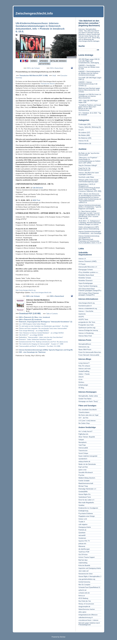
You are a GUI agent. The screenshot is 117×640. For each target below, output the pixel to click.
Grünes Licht (82, 519)
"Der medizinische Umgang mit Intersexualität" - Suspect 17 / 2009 (41, 344)
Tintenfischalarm (83, 412)
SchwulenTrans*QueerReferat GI (89, 587)
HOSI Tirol (36, 200)
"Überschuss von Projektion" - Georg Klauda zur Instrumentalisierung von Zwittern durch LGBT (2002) (89, 160)
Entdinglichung (83, 511)
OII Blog (81, 388)
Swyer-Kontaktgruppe (85, 283)
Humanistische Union (85, 574)
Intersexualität (83, 448)
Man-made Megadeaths (86, 502)
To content (97, 2)
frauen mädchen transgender (87, 456)
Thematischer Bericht (48, 83)
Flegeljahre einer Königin (86, 516)
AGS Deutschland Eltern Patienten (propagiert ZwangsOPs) (89, 289)
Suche (81, 46)
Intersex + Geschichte (85, 311)
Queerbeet (81, 533)
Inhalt (54, 75)
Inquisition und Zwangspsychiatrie (89, 568)
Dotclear (62, 637)
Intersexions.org (83, 347)
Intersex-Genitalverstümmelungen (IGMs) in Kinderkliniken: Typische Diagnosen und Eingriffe (89, 206)
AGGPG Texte (83, 319)
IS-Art (80, 379)
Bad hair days (83, 560)
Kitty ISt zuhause (84, 366)
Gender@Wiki (83, 491)
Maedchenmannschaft (85, 483)
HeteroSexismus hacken (86, 609)
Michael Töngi (83, 486)
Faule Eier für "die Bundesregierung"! (84, 169)
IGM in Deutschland (56, 68)
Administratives (83, 143)
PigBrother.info (83, 434)
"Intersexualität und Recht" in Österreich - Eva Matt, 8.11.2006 (39, 346)
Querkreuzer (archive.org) (86, 327)
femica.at (81, 595)
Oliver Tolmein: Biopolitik (86, 437)
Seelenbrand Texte (84, 497)
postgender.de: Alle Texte (86, 322)
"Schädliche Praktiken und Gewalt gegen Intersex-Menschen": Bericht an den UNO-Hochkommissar (89, 107)
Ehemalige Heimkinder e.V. (87, 489)
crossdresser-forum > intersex (88, 620)
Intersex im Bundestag (85, 333)
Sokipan (81, 439)
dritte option (82, 612)
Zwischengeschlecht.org (86, 303)
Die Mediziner (83, 138)
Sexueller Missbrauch (85, 472)
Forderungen (82, 124)
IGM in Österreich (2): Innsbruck (30, 319)
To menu (105, 2)
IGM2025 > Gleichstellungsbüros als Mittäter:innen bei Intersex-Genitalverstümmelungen (89, 73)
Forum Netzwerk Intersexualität (88, 355)
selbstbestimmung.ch (85, 617)
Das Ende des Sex (84, 601)
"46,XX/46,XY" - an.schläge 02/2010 (31, 335)
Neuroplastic (82, 442)
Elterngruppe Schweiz (85, 269)
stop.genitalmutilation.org (86, 579)
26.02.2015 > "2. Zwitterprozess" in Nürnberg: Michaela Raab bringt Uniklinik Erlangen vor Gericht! (89, 222)
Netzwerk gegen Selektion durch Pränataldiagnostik (89, 624)
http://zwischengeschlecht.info (41, 292)
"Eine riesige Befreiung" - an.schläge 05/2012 (34, 330)
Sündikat (81, 505)
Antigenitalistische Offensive (87, 615)
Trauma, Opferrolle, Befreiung (88, 127)
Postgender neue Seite (86, 325)
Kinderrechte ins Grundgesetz (88, 508)
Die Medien (82, 135)
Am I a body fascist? (85, 431)
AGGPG (81, 317)
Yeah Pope (82, 445)
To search (113, 2)
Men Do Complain (84, 584)
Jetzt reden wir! (83, 571)
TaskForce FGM (83, 552)
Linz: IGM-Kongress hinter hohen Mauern (32, 324)
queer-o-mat (82, 470)
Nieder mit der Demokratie (87, 464)
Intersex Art (82, 141)
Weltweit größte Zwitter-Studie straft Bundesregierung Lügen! (88, 180)
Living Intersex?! (83, 363)
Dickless (81, 382)
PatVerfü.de (82, 530)
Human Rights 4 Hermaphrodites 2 (89, 576)
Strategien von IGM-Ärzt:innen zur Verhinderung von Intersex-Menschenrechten (89, 96)
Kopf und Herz (83, 467)
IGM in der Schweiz (33, 68)
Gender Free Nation (84, 399)
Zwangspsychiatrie (84, 527)
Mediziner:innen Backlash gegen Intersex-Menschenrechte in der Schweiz (89, 90)
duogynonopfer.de (84, 606)
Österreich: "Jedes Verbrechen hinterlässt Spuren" (35, 339)
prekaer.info (82, 543)
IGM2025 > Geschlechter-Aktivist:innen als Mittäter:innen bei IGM (88, 67)
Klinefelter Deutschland (86, 275)
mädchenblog (82, 563)
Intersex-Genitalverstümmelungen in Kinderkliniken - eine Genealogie (89, 232)
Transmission (82, 450)
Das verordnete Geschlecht (87, 409)
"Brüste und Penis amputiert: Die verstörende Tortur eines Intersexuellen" (43, 328)
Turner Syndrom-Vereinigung (87, 286)
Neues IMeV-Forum (84, 349)
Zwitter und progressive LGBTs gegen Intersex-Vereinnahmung (88, 228)
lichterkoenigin (83, 385)
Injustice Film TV (84, 541)
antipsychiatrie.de (84, 461)
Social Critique (83, 453)
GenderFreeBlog (83, 371)
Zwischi (81, 377)
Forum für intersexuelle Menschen (89, 352)
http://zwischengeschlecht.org (25, 290)
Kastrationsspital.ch (85, 306)
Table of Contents (52, 313)
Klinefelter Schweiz (84, 278)
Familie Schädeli (83, 481)
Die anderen (82, 132)
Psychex (81, 475)
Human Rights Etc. (84, 494)
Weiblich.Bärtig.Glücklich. (87, 478)
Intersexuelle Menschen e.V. (87, 267)
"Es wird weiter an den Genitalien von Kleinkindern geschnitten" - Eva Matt (43, 326)
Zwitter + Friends (84, 374)
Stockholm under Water (86, 177)
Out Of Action (83, 554)
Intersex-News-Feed (85, 336)
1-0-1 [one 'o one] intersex (87, 420)
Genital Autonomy (84, 582)
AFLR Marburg (83, 598)
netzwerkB (81, 535)
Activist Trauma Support (86, 557)
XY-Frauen (81, 264)
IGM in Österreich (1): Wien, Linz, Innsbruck (34, 317)
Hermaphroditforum (84, 344)
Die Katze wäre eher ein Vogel (88, 415)
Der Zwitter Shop (84, 423)
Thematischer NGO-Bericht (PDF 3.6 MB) (33, 75)
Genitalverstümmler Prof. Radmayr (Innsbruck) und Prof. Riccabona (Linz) (43, 342)
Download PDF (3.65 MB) (30, 313)
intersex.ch (82, 259)
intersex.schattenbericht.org (87, 308)
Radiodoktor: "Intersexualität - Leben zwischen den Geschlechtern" (41, 337)
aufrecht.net (82, 590)
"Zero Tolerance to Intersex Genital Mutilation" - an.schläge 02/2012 (41, 333)
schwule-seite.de (84, 593)
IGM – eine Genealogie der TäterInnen (32, 352)
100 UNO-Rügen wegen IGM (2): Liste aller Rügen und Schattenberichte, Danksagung (89, 61)
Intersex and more (84, 368)
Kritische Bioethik (84, 565)
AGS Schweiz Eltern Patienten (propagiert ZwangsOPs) (88, 294)
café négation (82, 524)
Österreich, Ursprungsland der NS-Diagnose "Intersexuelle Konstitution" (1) (45, 322)
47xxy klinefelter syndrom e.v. (88, 272)
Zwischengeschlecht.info (34, 13)
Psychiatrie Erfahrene (85, 513)
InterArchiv (82, 314)
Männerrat (81, 546)
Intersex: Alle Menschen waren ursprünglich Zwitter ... (88, 173)
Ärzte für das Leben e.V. (86, 500)
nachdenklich (82, 459)
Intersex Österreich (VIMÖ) (87, 261)
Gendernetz (82, 538)
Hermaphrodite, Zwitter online (88, 396)
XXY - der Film (83, 418)
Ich (79, 130)
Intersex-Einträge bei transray (88, 330)
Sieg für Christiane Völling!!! (87, 165)
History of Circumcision (86, 604)
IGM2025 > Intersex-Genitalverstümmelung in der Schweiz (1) (87, 83)
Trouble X (81, 522)
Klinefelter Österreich (85, 280)
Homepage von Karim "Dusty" (88, 401)
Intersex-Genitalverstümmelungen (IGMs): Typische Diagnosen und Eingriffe (46, 350)
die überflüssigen (84, 549)
